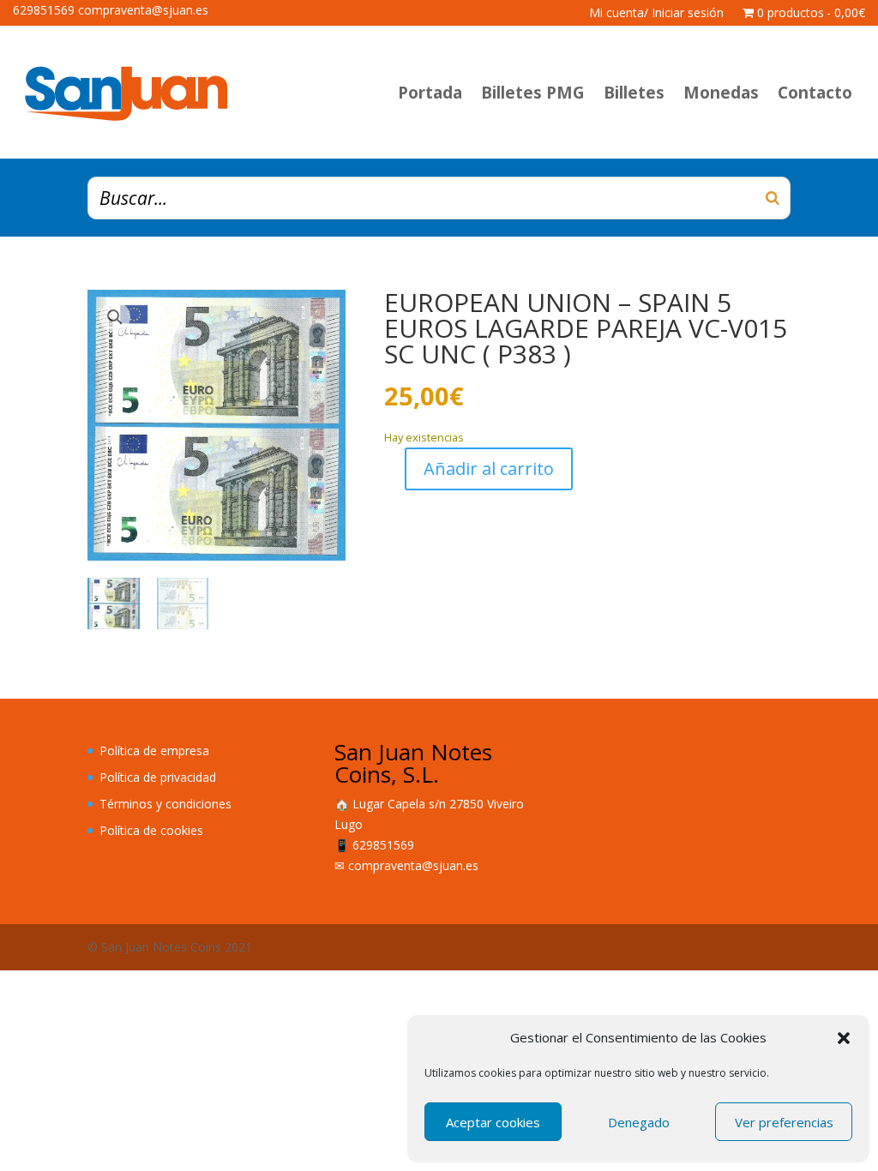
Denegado (639, 1122)
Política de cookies (151, 830)
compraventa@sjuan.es (413, 865)
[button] (843, 1038)
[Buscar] (772, 198)
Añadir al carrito (489, 468)
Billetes (634, 92)
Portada (430, 92)
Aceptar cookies (493, 1122)
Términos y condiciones (165, 804)
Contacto (815, 92)
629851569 (383, 845)
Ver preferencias (784, 1122)
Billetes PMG (533, 92)
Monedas (721, 92)
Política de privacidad (157, 777)
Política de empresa (154, 750)
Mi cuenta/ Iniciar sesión (656, 14)
